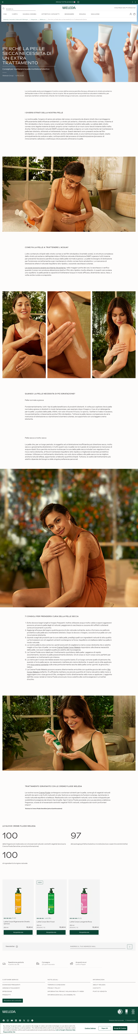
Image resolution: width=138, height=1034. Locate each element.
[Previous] (132, 2)
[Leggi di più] (120, 1011)
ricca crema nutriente (39, 665)
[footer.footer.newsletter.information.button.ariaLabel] (17, 946)
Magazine (34, 19)
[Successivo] (135, 2)
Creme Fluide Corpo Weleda (68, 648)
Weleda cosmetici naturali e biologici (15, 19)
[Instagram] (8, 1020)
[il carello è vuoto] (134, 14)
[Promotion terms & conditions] (89, 2)
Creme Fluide (44, 793)
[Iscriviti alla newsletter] (129, 946)
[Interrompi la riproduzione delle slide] (3, 2)
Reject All (105, 1028)
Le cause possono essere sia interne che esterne (45, 268)
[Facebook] (3, 1020)
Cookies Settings (90, 1028)
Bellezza (42, 19)
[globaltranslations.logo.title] (69, 8)
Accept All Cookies (120, 1028)
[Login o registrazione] (130, 14)
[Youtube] (12, 1020)
